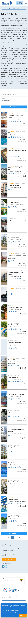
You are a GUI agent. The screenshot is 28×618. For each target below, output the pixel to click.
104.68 (9, 548)
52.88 (9, 550)
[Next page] (19, 537)
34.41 (16, 548)
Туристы (4, 98)
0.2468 (4, 550)
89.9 (3, 548)
